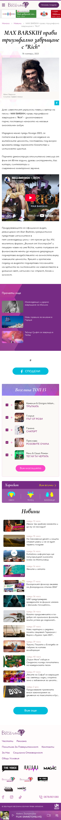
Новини (30, 511)
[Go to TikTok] (20, 798)
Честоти (7, 741)
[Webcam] (49, 815)
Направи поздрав (48, 5)
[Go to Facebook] (3, 798)
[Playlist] (57, 815)
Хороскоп (29, 485)
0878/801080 (51, 797)
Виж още (30, 710)
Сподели (32, 371)
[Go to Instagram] (11, 798)
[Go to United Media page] (56, 807)
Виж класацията (30, 468)
